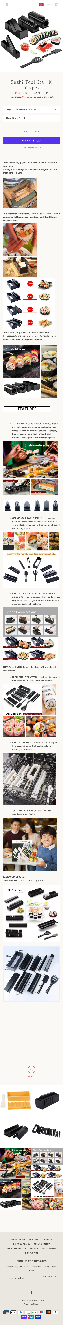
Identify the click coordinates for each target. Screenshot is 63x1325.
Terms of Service (16, 1249)
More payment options (31, 147)
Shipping (26, 97)
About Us (47, 1240)
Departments (18, 1240)
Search (34, 1249)
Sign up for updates (32, 1261)
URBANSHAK (38, 1300)
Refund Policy (42, 1244)
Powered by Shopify (31, 1304)
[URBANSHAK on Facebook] (31, 1292)
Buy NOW (34, 1240)
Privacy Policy (21, 1244)
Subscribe (48, 1276)
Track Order (49, 1249)
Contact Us (31, 1253)
